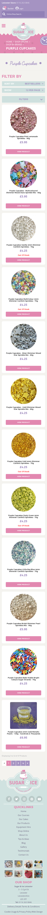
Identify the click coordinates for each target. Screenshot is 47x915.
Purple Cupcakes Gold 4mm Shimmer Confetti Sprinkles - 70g (23, 462)
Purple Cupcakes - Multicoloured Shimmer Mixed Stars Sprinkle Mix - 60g (23, 192)
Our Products (23, 823)
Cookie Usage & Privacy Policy (17, 911)
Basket (9, 8)
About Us (23, 835)
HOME (9, 41)
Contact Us (24, 854)
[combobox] (23, 83)
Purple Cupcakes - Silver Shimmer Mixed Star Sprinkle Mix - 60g (23, 354)
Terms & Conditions (31, 906)
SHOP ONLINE (22, 41)
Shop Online (23, 831)
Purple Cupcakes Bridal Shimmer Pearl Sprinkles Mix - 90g (23, 624)
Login (21, 8)
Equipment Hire (23, 827)
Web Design (37, 911)
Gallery (23, 847)
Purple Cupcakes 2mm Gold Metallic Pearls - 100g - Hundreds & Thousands (23, 733)
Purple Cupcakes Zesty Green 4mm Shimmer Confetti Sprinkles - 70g (23, 516)
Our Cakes (23, 819)
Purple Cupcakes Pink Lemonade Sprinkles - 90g (23, 137)
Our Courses (23, 815)
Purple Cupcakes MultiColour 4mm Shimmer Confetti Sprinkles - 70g (24, 300)
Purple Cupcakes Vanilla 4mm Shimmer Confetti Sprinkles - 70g (23, 246)
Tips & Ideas (23, 839)
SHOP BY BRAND (14, 44)
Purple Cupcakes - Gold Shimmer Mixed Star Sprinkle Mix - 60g (23, 408)
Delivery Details (14, 906)
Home (23, 811)
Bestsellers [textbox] (32, 83)
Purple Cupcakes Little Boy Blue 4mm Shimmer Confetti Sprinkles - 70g (23, 570)
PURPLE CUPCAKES (21, 48)
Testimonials (23, 850)
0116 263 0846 (23, 2)
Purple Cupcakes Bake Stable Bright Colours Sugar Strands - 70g (23, 679)
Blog (24, 843)
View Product (23, 152)
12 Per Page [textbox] (33, 90)
